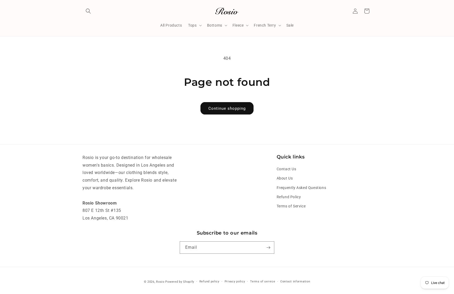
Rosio (160, 281)
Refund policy (209, 281)
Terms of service (262, 281)
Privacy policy (235, 281)
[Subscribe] (268, 247)
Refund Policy (289, 197)
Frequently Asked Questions (301, 188)
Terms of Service (291, 206)
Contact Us (286, 169)
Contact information (295, 281)
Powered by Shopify (179, 281)
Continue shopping (227, 108)
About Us (285, 178)
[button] (88, 11)
